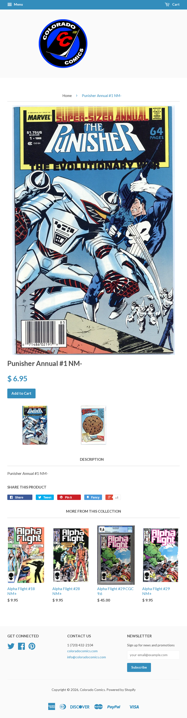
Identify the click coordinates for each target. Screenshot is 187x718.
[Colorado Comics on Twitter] (11, 648)
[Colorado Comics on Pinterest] (32, 648)
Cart (175, 4)
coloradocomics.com (82, 651)
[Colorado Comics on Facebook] (21, 648)
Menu (18, 4)
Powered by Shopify (121, 690)
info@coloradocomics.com (86, 657)
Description (92, 459)
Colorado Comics (92, 690)
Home (67, 95)
